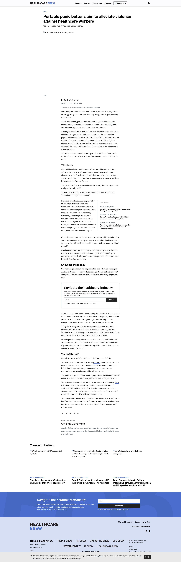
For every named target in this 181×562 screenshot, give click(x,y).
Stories (77, 3)
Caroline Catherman (71, 100)
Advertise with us (36, 548)
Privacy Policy (98, 556)
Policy (78, 558)
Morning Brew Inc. (140, 540)
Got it (147, 557)
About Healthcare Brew (141, 526)
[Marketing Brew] (99, 541)
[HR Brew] (81, 541)
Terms (69, 558)
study (117, 382)
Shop (32, 551)
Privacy (131, 546)
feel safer (96, 362)
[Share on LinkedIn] (70, 413)
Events (107, 3)
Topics (86, 3)
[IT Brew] (88, 546)
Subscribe (111, 299)
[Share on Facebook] (62, 413)
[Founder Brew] (90, 552)
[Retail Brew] (65, 541)
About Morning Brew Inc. (38, 545)
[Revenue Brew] (72, 546)
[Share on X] (66, 413)
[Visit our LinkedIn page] (146, 531)
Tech (69, 107)
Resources (97, 3)
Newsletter (146, 522)
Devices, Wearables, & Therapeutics (82, 107)
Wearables (97, 107)
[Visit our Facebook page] (149, 531)
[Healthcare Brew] (107, 546)
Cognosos (111, 121)
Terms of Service (133, 549)
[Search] (149, 3)
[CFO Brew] (118, 541)
